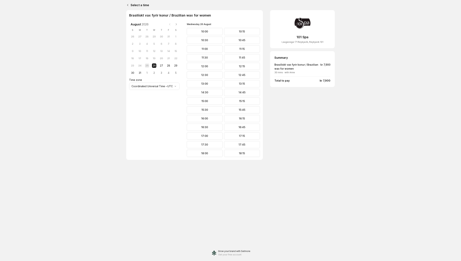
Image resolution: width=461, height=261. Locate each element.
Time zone (135, 79)
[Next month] (176, 24)
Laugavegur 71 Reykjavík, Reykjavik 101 (302, 42)
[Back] (127, 5)
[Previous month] (170, 24)
